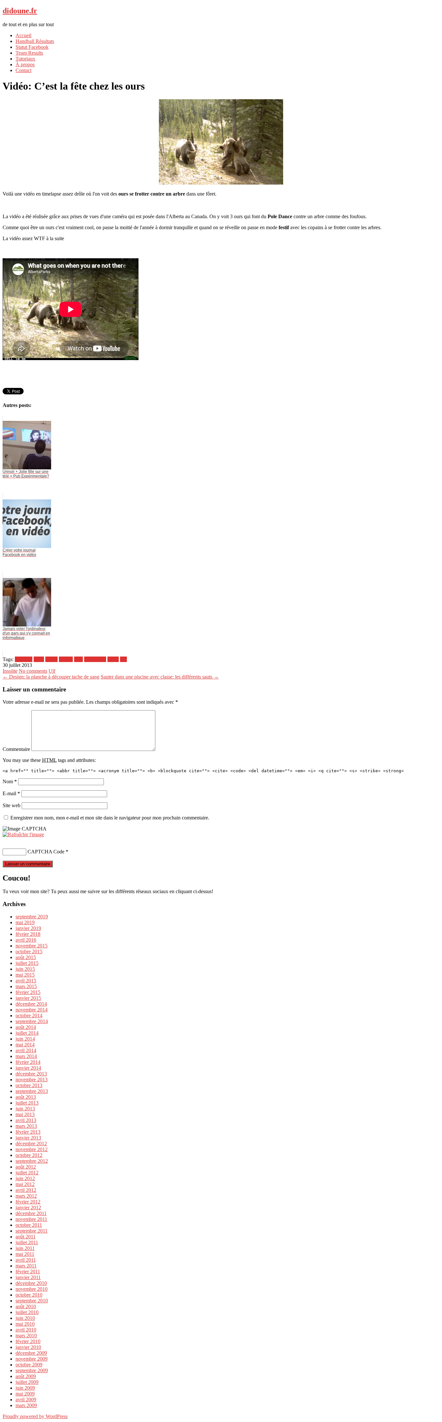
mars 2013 (26, 1126)
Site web (11, 805)
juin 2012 (25, 1178)
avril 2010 (26, 1329)
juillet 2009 (27, 1382)
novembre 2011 (31, 1219)
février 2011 (28, 1271)
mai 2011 (25, 1254)
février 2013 (28, 1132)
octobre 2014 (29, 1015)
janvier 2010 (28, 1347)
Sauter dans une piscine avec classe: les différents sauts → (160, 676)
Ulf (52, 671)
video (113, 659)
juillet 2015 (27, 963)
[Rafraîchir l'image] (23, 834)
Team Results (29, 53)
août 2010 (26, 1306)
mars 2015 (26, 986)
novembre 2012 (32, 1149)
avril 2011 (26, 1260)
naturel (66, 659)
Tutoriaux (25, 58)
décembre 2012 (31, 1143)
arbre (39, 659)
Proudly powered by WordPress (35, 1416)
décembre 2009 (31, 1353)
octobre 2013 (29, 1085)
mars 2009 (26, 1405)
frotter (51, 659)
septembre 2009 (32, 1370)
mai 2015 (25, 975)
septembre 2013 (32, 1091)
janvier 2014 (28, 1068)
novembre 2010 (32, 1289)
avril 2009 (26, 1399)
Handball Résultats (35, 41)
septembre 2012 (32, 1161)
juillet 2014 (27, 1033)
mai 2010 (25, 1324)
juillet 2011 (27, 1242)
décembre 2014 (31, 1004)
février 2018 (28, 934)
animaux (23, 659)
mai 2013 (25, 1114)
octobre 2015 (29, 951)
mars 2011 (26, 1265)
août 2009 (26, 1376)
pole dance (95, 659)
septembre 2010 (32, 1300)
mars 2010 (26, 1335)
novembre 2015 (32, 945)
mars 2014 (26, 1056)
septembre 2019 (32, 916)
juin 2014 (25, 1039)
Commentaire (16, 749)
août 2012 (26, 1167)
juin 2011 (25, 1248)
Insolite (10, 671)
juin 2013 (25, 1108)
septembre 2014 (32, 1021)
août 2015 (26, 957)
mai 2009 (25, 1393)
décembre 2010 (31, 1283)
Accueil (23, 35)
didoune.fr (20, 10)
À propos (25, 64)
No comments (33, 671)
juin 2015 (25, 969)
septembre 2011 (32, 1231)
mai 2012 (25, 1184)
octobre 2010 (29, 1295)
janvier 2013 (28, 1137)
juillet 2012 (27, 1172)
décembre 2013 (31, 1073)
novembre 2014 (32, 1009)
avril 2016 (26, 940)
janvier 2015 (28, 998)
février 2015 (28, 992)
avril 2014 (26, 1050)
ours (78, 659)
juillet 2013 (27, 1103)
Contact (23, 70)
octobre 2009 (29, 1364)
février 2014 (28, 1062)
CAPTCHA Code (46, 851)
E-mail (11, 793)
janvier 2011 (28, 1277)
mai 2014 (25, 1044)
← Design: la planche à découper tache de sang (51, 676)
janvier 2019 (28, 928)
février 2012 (28, 1201)
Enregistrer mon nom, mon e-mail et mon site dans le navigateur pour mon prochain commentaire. (109, 817)
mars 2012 (26, 1196)
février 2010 (28, 1341)
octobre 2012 (29, 1155)
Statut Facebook (32, 47)
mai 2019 (25, 922)
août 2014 (26, 1027)
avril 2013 (26, 1120)
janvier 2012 (28, 1207)
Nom (10, 781)
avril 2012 (26, 1190)
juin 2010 (25, 1318)
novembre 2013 (32, 1079)
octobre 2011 (29, 1225)
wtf (123, 659)
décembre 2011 (31, 1213)
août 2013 (26, 1097)
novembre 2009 (32, 1359)
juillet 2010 (27, 1312)
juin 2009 (25, 1388)
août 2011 (26, 1236)
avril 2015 (26, 980)
